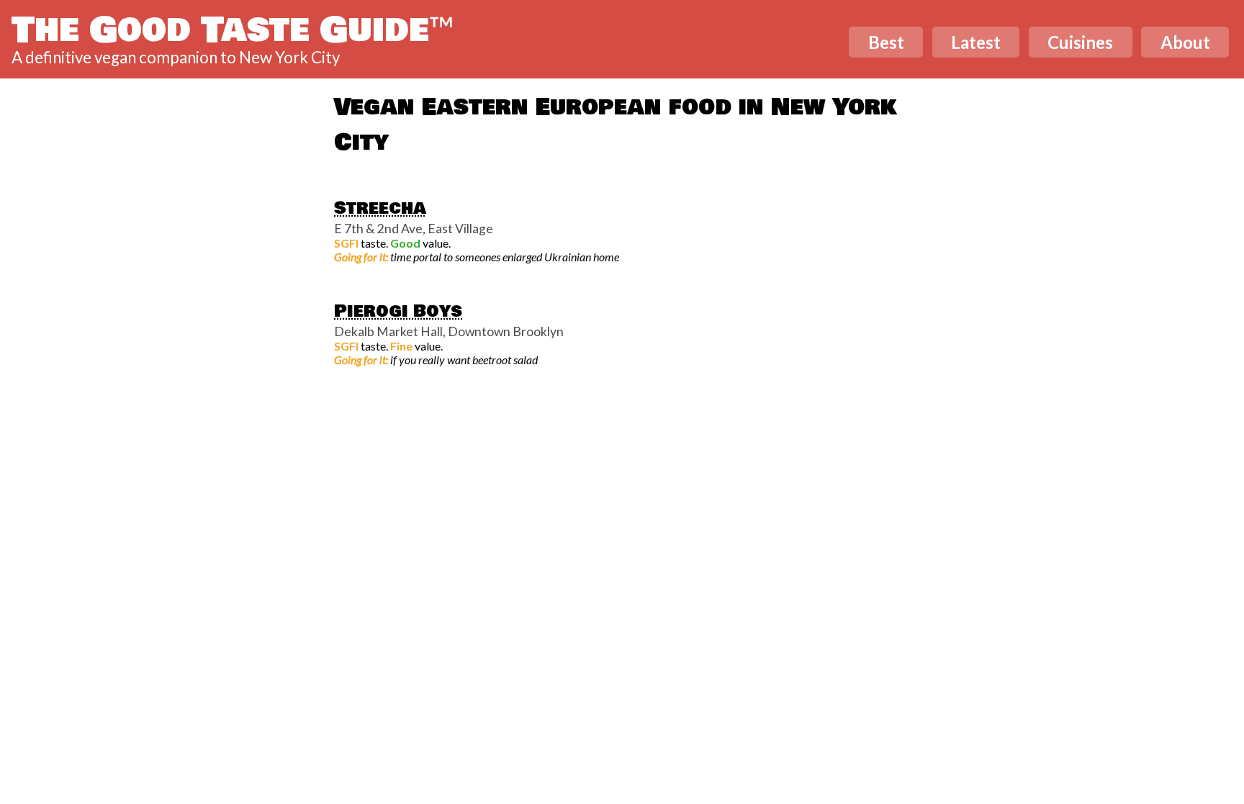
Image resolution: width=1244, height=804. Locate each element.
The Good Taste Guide (233, 30)
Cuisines (1080, 42)
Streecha (380, 208)
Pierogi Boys (398, 311)
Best (886, 42)
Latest (976, 42)
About (1185, 42)
